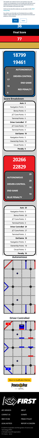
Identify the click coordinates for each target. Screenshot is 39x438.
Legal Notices (7, 423)
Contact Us (6, 415)
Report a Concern (28, 423)
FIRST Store (6, 419)
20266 (19, 159)
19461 (19, 62)
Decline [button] (23, 20)
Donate (24, 415)
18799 (19, 55)
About (23, 410)
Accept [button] (15, 20)
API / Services (6, 410)
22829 (19, 166)
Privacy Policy (26, 419)
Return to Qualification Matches (19, 380)
